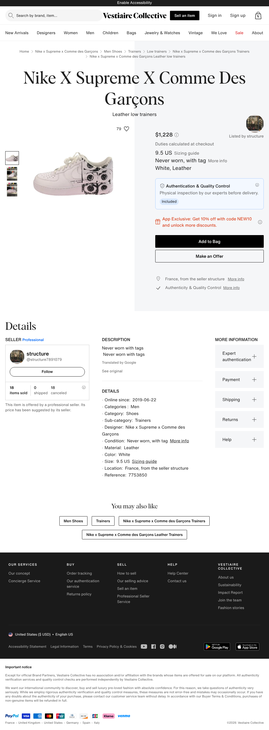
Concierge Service (24, 581)
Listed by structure (246, 136)
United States (53, 723)
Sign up (238, 15)
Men (90, 33)
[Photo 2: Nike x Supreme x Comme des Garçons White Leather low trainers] (12, 174)
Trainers (134, 51)
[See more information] (260, 222)
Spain (86, 723)
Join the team (230, 600)
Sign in (215, 15)
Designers (46, 33)
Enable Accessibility (134, 3)
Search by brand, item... (36, 15)
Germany (72, 723)
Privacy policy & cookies (117, 646)
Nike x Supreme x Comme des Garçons (66, 51)
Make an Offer (209, 256)
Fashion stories (231, 608)
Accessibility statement (27, 646)
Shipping (231, 399)
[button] (258, 15)
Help (227, 439)
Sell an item (184, 15)
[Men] (98, 33)
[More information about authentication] (257, 185)
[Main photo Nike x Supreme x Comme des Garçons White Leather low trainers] (12, 158)
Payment (231, 379)
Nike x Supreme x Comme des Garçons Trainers (211, 51)
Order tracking (79, 573)
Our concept (19, 573)
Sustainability (229, 585)
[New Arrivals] (32, 33)
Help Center (178, 573)
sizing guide (186, 153)
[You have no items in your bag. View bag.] (258, 15)
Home (24, 51)
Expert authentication (237, 356)
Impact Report (230, 592)
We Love (219, 33)
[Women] (82, 33)
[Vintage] (207, 33)
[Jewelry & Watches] (184, 33)
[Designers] (60, 33)
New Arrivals (16, 33)
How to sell (126, 573)
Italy (97, 723)
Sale (239, 33)
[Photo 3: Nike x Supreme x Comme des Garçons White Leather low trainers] (12, 189)
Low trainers (157, 51)
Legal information (64, 646)
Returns (230, 419)
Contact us (177, 581)
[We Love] (231, 33)
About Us (260, 33)
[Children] (122, 33)
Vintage (195, 33)
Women (71, 33)
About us (226, 577)
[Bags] (140, 33)
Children (110, 33)
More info (217, 161)
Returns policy (79, 594)
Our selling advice (132, 581)
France (10, 723)
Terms (87, 646)
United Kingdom (29, 723)
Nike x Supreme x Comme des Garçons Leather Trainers (134, 535)
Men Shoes (113, 51)
